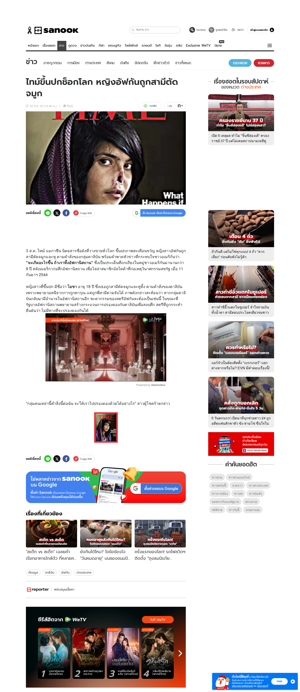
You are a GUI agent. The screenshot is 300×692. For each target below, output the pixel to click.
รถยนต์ (147, 45)
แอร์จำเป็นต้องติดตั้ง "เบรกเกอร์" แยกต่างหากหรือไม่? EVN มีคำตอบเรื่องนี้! (240, 365)
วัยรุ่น (168, 45)
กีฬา (101, 45)
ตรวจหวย (251, 502)
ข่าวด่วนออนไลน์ (239, 477)
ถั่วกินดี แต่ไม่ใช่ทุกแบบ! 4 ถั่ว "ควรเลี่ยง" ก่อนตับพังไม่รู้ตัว (238, 254)
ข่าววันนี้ (234, 510)
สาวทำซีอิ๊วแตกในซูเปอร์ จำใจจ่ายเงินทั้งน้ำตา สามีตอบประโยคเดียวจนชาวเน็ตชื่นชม (240, 312)
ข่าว (61, 45)
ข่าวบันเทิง (87, 45)
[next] (180, 653)
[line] (47, 212)
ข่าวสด (238, 493)
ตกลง (279, 681)
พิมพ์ (70, 106)
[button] (133, 30)
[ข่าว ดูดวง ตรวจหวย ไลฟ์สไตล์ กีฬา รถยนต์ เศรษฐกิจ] (52, 30)
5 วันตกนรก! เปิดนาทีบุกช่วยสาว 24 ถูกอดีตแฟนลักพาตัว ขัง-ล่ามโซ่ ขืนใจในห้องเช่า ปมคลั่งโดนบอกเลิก (241, 423)
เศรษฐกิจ (114, 45)
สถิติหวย (217, 510)
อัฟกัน (65, 572)
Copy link (86, 213)
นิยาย (218, 45)
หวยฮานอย (253, 510)
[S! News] (38, 589)
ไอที (158, 45)
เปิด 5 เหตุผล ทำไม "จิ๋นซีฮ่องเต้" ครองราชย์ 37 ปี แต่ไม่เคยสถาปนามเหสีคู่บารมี (240, 141)
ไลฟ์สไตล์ (131, 45)
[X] (56, 212)
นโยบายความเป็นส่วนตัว (242, 686)
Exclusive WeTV (198, 45)
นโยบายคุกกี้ (262, 686)
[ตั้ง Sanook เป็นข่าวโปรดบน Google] (106, 485)
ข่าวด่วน (217, 477)
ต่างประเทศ (84, 572)
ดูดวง (72, 45)
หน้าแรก (33, 45)
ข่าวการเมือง (220, 493)
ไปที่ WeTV (157, 620)
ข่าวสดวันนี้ (219, 485)
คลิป (179, 45)
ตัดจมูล (33, 572)
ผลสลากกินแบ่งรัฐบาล (225, 502)
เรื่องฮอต (49, 45)
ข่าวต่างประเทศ (258, 485)
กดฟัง (153, 106)
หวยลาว (237, 485)
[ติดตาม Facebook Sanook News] (241, 443)
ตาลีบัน (49, 572)
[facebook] (66, 212)
